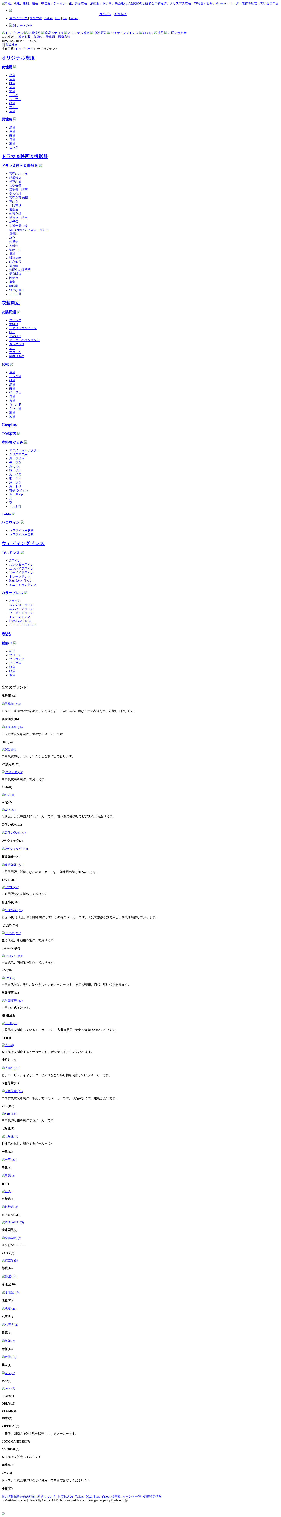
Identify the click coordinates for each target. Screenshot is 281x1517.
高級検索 (11, 44)
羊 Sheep (16, 494)
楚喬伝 (13, 241)
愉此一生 (15, 249)
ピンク (13, 95)
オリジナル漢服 (78, 32)
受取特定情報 (152, 1496)
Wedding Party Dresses (35, 1496)
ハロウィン (11, 522)
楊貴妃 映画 (18, 217)
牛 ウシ (15, 462)
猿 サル (15, 470)
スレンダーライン (21, 564)
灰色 (12, 91)
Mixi (57, 18)
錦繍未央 (15, 177)
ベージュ (15, 392)
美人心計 (15, 193)
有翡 (12, 282)
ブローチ (15, 352)
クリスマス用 (18, 454)
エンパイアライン (21, 568)
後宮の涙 (15, 181)
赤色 (12, 79)
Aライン (15, 560)
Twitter (48, 18)
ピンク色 (15, 376)
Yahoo (74, 18)
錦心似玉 (15, 261)
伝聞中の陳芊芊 (20, 270)
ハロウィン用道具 (21, 534)
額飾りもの (16, 356)
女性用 (7, 67)
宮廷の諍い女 (18, 173)
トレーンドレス (20, 576)
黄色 (12, 111)
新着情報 (34, 32)
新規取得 (120, 14)
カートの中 (24, 25)
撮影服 (13, 209)
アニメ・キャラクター (24, 450)
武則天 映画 (18, 189)
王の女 (13, 201)
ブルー (13, 107)
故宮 (12, 237)
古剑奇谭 (15, 185)
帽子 (12, 332)
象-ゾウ (14, 466)
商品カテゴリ (53, 32)
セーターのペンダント (24, 340)
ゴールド (15, 404)
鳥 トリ (15, 486)
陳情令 (13, 278)
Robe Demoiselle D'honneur (111, 1496)
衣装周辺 (99, 32)
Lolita (7, 514)
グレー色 (15, 408)
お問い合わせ (177, 32)
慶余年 (13, 266)
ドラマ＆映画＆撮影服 (25, 156)
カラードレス (13, 593)
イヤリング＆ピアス (23, 328)
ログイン (105, 14)
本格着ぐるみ (13, 442)
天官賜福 (15, 274)
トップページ (14, 32)
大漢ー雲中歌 (18, 225)
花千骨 (13, 221)
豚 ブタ (15, 482)
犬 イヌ (15, 474)
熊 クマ (15, 478)
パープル (15, 99)
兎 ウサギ (16, 458)
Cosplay (147, 32)
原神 (12, 253)
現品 (160, 32)
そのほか (15, 336)
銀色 (12, 667)
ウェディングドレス (124, 32)
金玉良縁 (15, 213)
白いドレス (11, 553)
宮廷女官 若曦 (18, 197)
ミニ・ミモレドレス (23, 584)
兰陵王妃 (15, 205)
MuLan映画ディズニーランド (29, 229)
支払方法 (36, 18)
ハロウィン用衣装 (21, 530)
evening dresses (11, 1496)
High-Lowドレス (20, 580)
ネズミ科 (15, 506)
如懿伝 (13, 245)
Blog (65, 18)
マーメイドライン (21, 572)
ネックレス (16, 344)
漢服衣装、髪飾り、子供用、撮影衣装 (44, 36)
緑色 (12, 103)
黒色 (12, 75)
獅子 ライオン (18, 490)
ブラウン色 (16, 659)
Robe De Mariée (83, 1496)
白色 (12, 83)
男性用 (7, 119)
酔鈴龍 (13, 286)
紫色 (12, 416)
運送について (18, 18)
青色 (12, 87)
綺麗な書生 (16, 290)
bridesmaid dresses (61, 1496)
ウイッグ (15, 320)
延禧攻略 (15, 257)
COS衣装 (9, 434)
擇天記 (13, 233)
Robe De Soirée (139, 1496)
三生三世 (15, 294)
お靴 (6, 364)
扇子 (12, 348)
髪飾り (13, 324)
